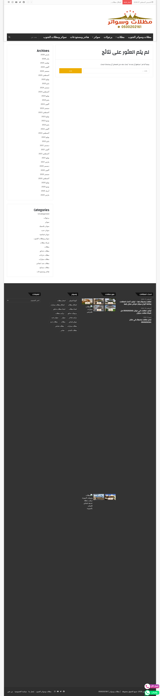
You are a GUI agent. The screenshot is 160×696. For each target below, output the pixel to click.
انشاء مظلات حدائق (59, 309)
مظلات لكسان (72, 330)
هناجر (62, 330)
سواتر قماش (73, 322)
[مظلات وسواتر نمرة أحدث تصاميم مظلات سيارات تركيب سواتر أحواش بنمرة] (110, 301)
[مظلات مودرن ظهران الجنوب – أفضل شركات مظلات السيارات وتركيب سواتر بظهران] (110, 308)
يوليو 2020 (45, 183)
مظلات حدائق (44, 251)
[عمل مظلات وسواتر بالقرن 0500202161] (87, 301)
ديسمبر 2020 (44, 166)
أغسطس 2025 (43, 75)
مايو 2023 (45, 125)
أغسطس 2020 (43, 178)
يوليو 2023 (45, 116)
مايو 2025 (45, 83)
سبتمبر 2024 (44, 88)
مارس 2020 (45, 195)
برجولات (108, 37)
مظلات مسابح (44, 267)
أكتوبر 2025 (45, 67)
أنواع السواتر (73, 300)
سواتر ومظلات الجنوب (55, 37)
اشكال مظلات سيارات (57, 305)
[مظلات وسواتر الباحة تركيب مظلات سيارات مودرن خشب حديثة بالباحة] (99, 301)
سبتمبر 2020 (44, 174)
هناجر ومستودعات (79, 37)
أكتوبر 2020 (45, 170)
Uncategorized (43, 214)
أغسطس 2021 (44, 154)
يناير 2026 (45, 59)
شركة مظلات (44, 243)
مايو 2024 (45, 100)
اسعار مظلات (61, 300)
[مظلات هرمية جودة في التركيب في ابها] (99, 497)
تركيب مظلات (60, 313)
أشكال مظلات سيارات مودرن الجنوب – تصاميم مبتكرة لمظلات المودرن (96, 2)
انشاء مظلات (73, 309)
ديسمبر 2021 (44, 145)
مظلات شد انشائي (42, 263)
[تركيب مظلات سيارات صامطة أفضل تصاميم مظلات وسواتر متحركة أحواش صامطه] (110, 497)
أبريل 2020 (45, 191)
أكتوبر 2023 (45, 104)
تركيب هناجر (73, 317)
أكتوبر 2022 (45, 129)
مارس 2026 (45, 55)
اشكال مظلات (72, 305)
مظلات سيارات (44, 259)
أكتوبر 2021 (45, 149)
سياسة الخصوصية (21, 691)
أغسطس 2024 (43, 92)
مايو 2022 (45, 141)
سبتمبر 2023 (44, 108)
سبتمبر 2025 (44, 71)
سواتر (97, 37)
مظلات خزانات (44, 255)
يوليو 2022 (45, 137)
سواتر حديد (45, 230)
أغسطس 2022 (43, 133)
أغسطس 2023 (43, 112)
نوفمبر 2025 (44, 63)
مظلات (120, 37)
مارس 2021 (45, 162)
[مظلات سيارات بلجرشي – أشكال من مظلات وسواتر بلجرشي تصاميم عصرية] (87, 399)
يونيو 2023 (45, 121)
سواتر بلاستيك (44, 226)
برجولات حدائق (72, 313)
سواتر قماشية (44, 234)
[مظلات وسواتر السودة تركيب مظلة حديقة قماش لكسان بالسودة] (87, 588)
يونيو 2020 (45, 187)
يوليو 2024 (45, 96)
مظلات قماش (59, 326)
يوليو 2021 (45, 158)
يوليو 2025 (45, 79)
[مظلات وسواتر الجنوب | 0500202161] (130, 19)
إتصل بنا (31, 691)
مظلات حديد (54, 322)
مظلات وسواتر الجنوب (139, 37)
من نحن (10, 691)
